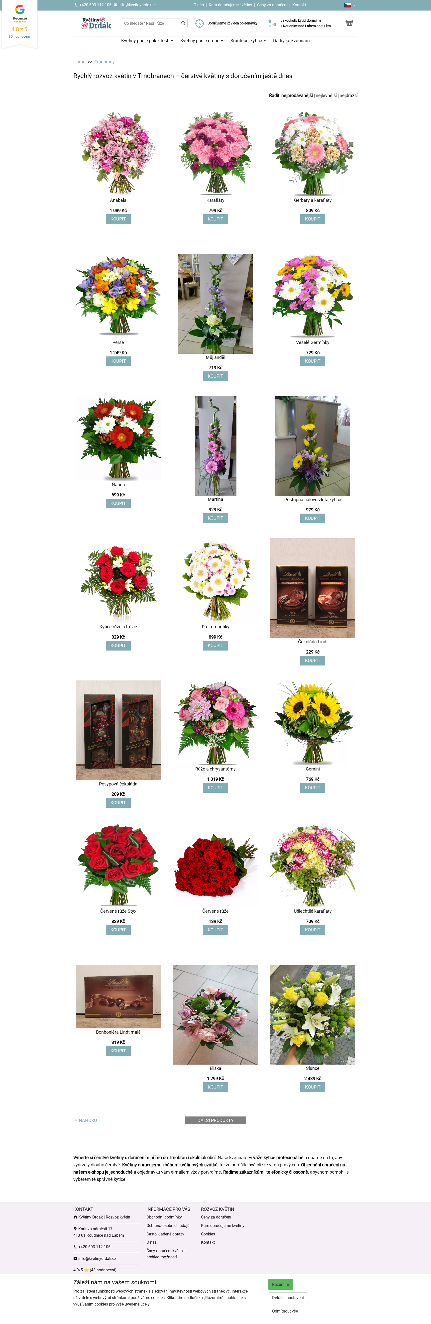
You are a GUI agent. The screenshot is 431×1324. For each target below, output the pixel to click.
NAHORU (87, 1120)
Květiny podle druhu (200, 40)
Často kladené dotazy (165, 1234)
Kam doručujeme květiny (230, 4)
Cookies (208, 1234)
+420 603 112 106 (94, 4)
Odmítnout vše (285, 1311)
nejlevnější (326, 95)
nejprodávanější (297, 95)
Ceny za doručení (272, 4)
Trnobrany (105, 61)
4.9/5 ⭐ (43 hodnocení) (94, 1270)
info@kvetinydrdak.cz (136, 4)
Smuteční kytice (246, 40)
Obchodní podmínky (164, 1217)
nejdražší (349, 95)
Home (79, 61)
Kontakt (299, 4)
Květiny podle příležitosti (145, 40)
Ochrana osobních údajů (168, 1225)
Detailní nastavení (288, 1297)
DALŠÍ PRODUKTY (216, 1120)
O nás (199, 4)
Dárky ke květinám (291, 40)
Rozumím (280, 1284)
